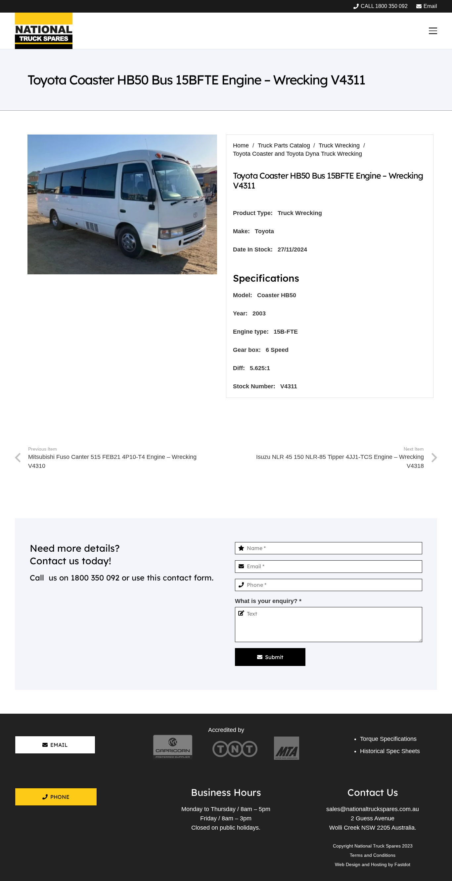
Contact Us (372, 792)
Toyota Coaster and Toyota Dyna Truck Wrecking (297, 153)
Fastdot (402, 864)
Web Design (347, 864)
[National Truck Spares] (43, 31)
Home (241, 145)
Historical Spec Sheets (390, 751)
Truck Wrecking (339, 145)
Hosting (379, 864)
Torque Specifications (388, 739)
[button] (433, 31)
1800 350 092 (95, 577)
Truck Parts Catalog (284, 145)
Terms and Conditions (372, 855)
